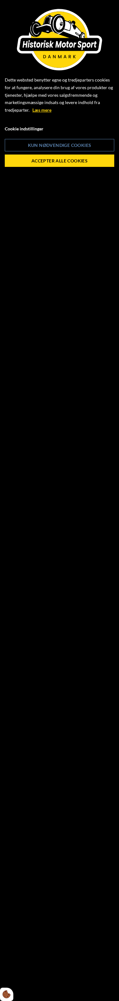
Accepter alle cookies (59, 160)
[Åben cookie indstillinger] (6, 994)
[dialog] (59, 500)
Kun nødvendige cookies (59, 145)
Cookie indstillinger (24, 128)
